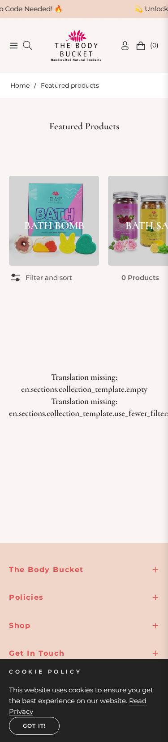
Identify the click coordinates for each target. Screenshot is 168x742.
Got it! (34, 725)
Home (20, 85)
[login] (121, 45)
